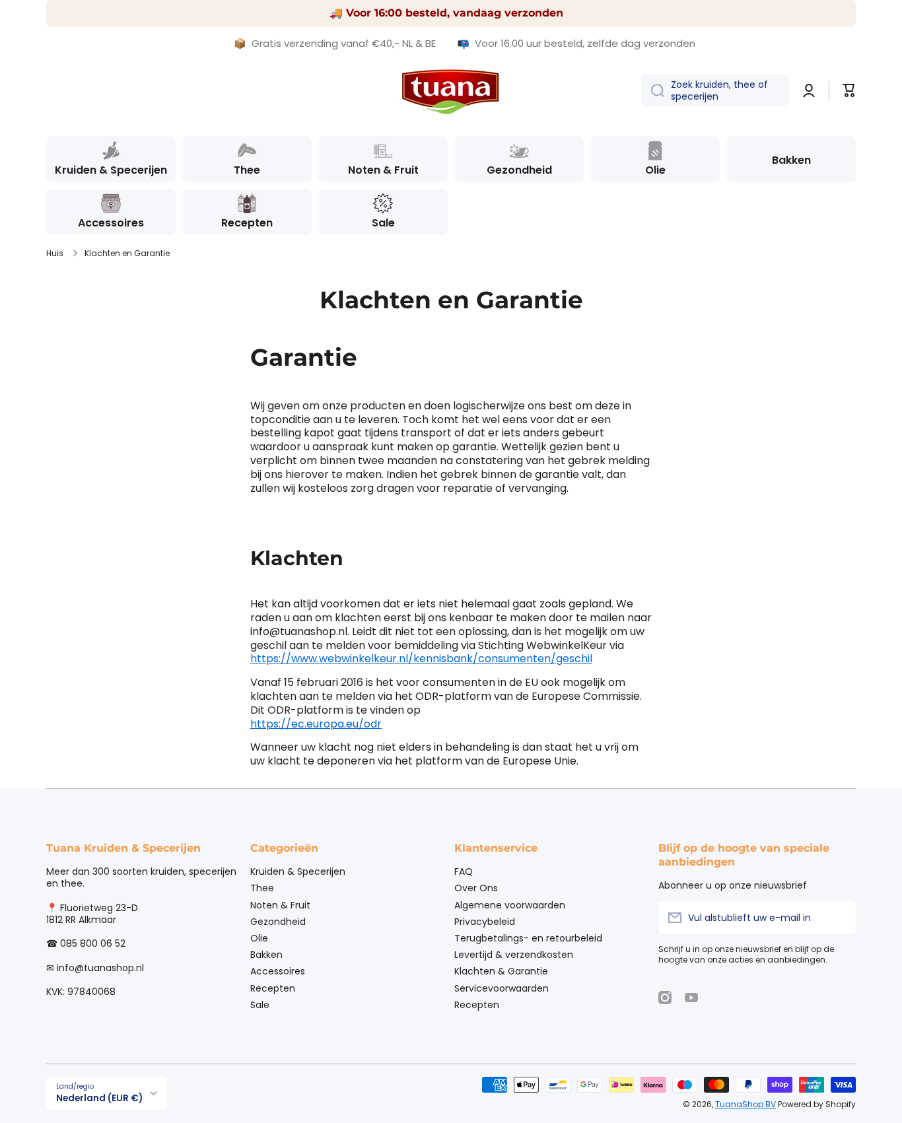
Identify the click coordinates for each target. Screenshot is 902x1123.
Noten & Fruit (280, 905)
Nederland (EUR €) (99, 1098)
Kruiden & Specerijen (297, 871)
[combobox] (715, 90)
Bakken (266, 954)
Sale (259, 1004)
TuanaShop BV (745, 1104)
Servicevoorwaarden (501, 988)
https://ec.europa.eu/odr (316, 724)
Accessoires (277, 971)
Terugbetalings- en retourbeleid (528, 938)
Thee (262, 887)
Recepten (272, 988)
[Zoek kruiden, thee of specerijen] (652, 90)
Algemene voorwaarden (509, 905)
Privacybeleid (484, 921)
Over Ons (476, 887)
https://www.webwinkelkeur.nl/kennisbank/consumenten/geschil (421, 658)
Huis (54, 253)
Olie (259, 938)
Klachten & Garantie (501, 971)
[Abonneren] (839, 917)
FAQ (463, 871)
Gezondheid (278, 921)
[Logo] (451, 91)
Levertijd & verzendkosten (513, 954)
